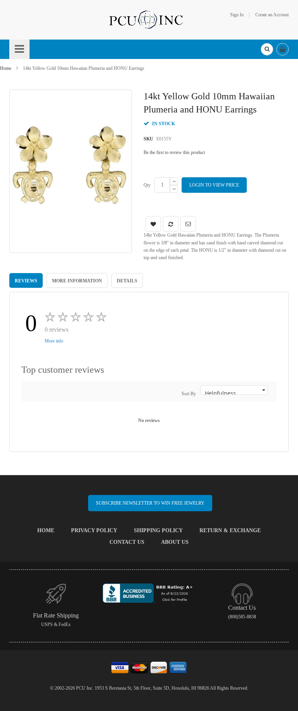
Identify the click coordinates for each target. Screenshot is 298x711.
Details (127, 281)
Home (5, 68)
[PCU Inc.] (149, 19)
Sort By (189, 393)
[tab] (26, 280)
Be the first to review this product (174, 152)
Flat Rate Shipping (56, 615)
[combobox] (267, 49)
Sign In (237, 14)
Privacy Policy (94, 530)
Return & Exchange (230, 530)
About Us (175, 542)
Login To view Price (214, 185)
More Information (77, 281)
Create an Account (272, 14)
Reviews (26, 281)
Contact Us (126, 542)
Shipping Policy (158, 530)
